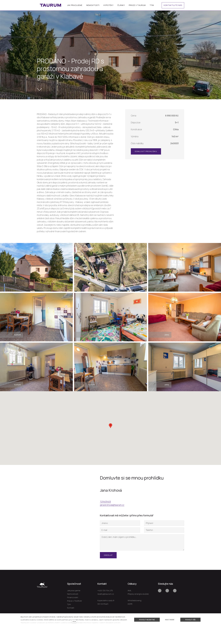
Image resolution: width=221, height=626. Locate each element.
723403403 (105, 501)
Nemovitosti (72, 594)
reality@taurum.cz (105, 594)
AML (129, 590)
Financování (72, 597)
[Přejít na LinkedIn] (174, 590)
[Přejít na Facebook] (159, 590)
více (74, 621)
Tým (69, 604)
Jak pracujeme (73, 590)
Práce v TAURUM (74, 601)
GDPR (130, 604)
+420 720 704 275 (105, 590)
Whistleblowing (134, 600)
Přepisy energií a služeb (138, 594)
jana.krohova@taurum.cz (112, 504)
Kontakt (70, 607)
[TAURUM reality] (50, 5)
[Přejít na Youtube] (167, 590)
